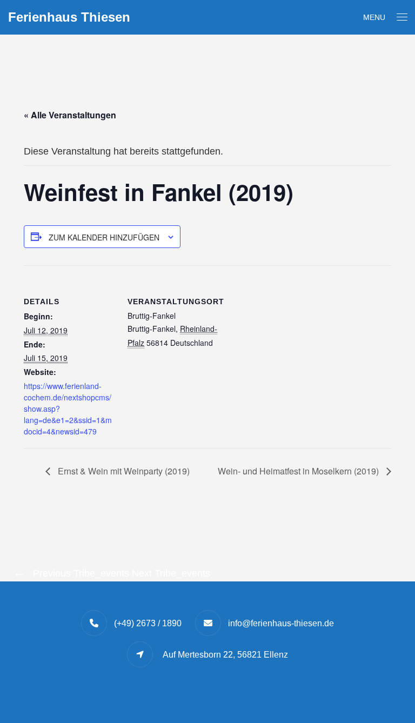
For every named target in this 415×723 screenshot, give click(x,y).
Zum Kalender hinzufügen (104, 237)
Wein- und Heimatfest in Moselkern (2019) (299, 471)
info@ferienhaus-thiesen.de (281, 623)
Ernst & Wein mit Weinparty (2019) (123, 471)
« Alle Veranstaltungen (70, 115)
